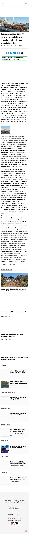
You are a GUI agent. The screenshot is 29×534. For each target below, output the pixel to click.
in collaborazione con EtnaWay (17, 465)
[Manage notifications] (26, 531)
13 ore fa (6, 316)
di (10, 401)
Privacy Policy (14, 527)
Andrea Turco (9, 45)
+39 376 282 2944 (16, 508)
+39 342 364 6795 (16, 507)
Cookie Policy (7, 529)
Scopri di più (22, 502)
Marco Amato (14, 401)
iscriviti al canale (14, 59)
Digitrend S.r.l (19, 514)
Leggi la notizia (13, 374)
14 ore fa (6, 339)
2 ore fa (6, 293)
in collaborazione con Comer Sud (17, 449)
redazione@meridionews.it (15, 506)
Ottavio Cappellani (15, 481)
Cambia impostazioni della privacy (14, 518)
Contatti (5, 527)
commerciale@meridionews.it (16, 510)
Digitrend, (3, 293)
